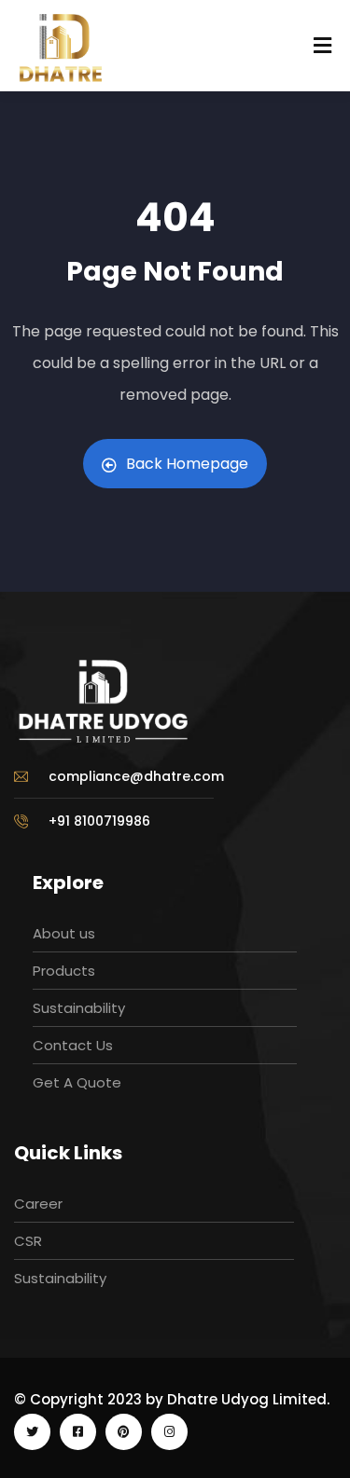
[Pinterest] (123, 1432)
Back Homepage (187, 463)
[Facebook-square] (78, 1432)
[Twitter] (32, 1432)
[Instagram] (169, 1432)
